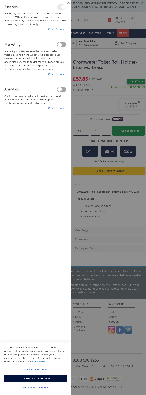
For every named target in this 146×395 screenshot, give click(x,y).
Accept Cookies (36, 369)
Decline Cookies (35, 387)
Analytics (61, 89)
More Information (57, 29)
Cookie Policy (38, 361)
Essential (61, 7)
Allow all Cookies (36, 378)
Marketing (61, 44)
